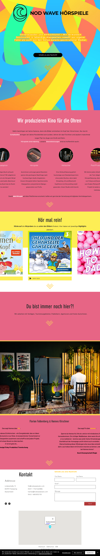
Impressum (41, 547)
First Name (58, 476)
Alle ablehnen (78, 553)
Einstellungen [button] (66, 553)
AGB (56, 547)
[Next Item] (97, 378)
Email (56, 483)
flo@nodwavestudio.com (36, 486)
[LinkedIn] (6, 504)
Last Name (79, 476)
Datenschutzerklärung (45, 554)
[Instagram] (9, 504)
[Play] (30, 278)
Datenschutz (50, 547)
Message (57, 491)
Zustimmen (90, 553)
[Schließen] (97, 552)
